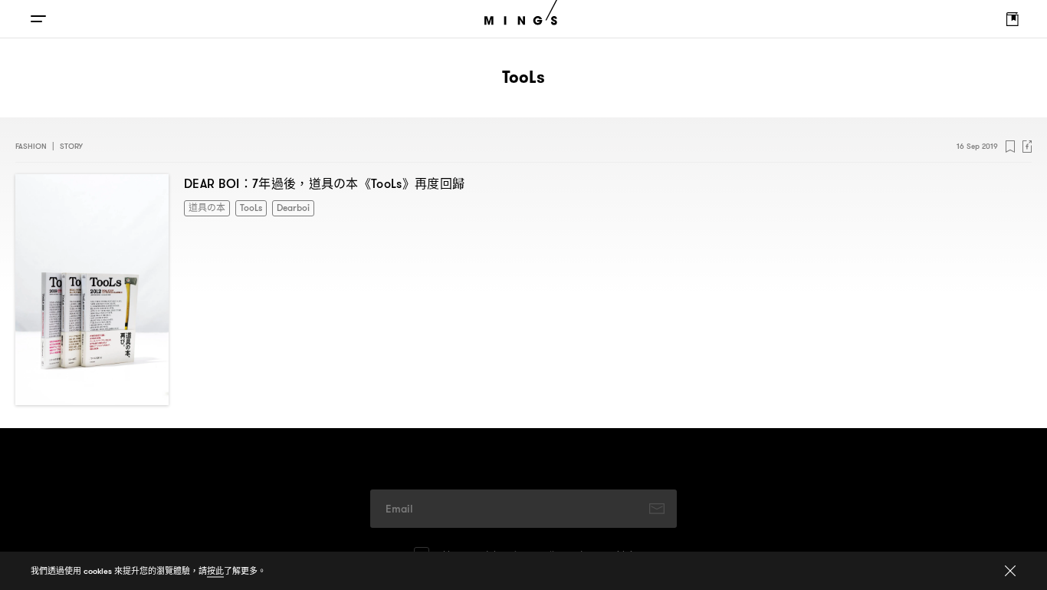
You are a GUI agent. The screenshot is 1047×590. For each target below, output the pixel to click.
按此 (215, 571)
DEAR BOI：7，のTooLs (324, 183)
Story (71, 146)
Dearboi (281, 207)
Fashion (31, 146)
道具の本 (204, 207)
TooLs (243, 207)
